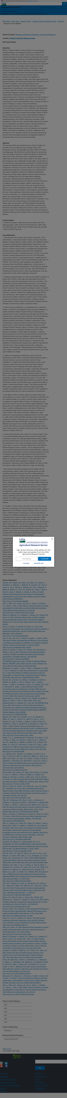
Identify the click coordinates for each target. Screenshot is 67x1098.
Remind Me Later (39, 563)
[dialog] (33, 552)
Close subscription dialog (52, 539)
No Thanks (26, 563)
